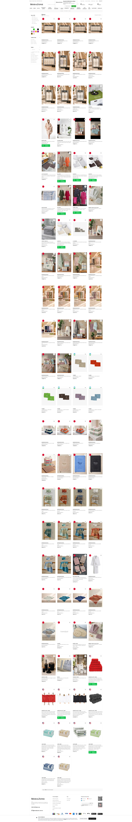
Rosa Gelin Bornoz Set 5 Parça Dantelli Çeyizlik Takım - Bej (48, 142)
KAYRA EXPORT (44, 207)
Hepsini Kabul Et (92, 818)
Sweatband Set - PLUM (77, 409)
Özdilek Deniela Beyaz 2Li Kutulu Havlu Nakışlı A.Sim (63, 108)
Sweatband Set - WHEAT (77, 376)
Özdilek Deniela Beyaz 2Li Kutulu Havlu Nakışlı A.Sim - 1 (48, 108)
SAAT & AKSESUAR (72, 8)
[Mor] (38, 31)
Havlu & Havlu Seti (35, 20)
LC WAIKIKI (75, 241)
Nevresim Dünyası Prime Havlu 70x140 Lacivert (79, 511)
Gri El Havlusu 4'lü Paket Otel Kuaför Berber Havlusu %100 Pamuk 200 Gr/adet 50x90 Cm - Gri (48, 243)
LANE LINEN (44, 777)
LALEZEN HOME (60, 140)
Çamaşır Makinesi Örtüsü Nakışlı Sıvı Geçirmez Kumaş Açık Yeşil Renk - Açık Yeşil (95, 108)
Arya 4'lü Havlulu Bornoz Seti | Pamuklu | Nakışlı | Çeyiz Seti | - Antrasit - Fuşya (79, 209)
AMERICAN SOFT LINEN (46, 710)
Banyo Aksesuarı (35, 19)
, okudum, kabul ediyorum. (87, 805)
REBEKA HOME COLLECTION (93, 207)
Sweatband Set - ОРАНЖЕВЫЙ (94, 376)
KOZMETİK (66, 8)
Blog (53, 809)
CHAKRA (58, 643)
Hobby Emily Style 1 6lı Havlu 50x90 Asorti (64, 376)
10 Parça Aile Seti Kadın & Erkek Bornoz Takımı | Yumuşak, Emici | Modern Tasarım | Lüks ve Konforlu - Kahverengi (80, 578)
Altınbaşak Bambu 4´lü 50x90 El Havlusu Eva (48, 343)
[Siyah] (38, 29)
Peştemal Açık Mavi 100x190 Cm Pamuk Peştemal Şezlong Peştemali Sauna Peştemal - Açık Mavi (48, 209)
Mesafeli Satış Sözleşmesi (57, 801)
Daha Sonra (68, 6)
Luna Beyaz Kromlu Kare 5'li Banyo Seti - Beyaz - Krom (79, 678)
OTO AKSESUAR (84, 8)
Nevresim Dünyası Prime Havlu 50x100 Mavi (63, 611)
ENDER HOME (44, 140)
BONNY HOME (75, 643)
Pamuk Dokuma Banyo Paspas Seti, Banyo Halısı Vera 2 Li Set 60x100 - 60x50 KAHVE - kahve (49, 176)
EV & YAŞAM (62, 8)
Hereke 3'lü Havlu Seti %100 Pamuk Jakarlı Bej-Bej (80, 242)
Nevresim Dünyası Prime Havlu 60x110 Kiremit (95, 544)
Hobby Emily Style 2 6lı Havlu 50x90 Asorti (48, 376)
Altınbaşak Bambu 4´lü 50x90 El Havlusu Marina (95, 310)
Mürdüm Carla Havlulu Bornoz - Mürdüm (95, 644)
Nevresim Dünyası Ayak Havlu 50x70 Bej (63, 476)
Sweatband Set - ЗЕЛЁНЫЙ (46, 409)
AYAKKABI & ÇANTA (43, 8)
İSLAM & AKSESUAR (78, 8)
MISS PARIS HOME (76, 576)
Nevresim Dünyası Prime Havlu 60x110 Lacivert (79, 544)
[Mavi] (32, 29)
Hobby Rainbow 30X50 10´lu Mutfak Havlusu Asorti (47, 477)
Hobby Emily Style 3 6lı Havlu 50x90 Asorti (95, 141)
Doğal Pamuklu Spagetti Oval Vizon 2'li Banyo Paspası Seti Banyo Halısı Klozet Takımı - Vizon (79, 645)
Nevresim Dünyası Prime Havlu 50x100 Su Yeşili (48, 611)
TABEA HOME (75, 207)
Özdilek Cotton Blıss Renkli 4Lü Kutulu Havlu (79, 75)
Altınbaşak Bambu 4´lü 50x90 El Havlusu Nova (79, 310)
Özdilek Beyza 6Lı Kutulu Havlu (47, 40)
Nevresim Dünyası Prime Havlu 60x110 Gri (48, 577)
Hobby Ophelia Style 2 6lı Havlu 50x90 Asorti (95, 242)
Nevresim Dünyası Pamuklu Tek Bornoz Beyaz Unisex (95, 578)
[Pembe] (34, 31)
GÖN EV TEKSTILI (45, 241)
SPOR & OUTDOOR (50, 8)
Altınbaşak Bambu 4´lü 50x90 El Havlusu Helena (48, 310)
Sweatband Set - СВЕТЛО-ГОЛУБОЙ (95, 409)
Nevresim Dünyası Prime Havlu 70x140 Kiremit (63, 511)
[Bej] (34, 34)
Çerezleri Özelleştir (83, 818)
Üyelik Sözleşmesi (56, 800)
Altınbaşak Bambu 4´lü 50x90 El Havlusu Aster (63, 310)
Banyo (33, 15)
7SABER (74, 375)
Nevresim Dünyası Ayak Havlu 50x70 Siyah (95, 476)
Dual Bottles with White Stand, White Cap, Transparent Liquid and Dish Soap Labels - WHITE (64, 142)
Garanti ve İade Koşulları (57, 803)
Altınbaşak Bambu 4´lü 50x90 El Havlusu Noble (95, 276)
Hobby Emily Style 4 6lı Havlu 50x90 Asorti (80, 141)
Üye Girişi (68, 800)
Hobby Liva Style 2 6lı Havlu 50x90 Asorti (63, 342)
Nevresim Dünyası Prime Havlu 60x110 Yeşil (64, 577)
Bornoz (33, 16)
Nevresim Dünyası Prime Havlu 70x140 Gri (95, 510)
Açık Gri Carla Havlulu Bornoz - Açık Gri (95, 208)
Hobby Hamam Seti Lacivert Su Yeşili (48, 443)
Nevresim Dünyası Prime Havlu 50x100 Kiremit (95, 611)
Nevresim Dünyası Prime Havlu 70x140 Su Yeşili (48, 511)
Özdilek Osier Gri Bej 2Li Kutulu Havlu (63, 74)
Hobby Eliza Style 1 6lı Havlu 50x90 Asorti (63, 275)
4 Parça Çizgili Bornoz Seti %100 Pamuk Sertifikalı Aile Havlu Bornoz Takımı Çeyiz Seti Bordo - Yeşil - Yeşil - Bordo (64, 209)
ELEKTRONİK (94, 8)
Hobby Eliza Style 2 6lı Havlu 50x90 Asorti (79, 275)
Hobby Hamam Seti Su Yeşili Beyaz (94, 443)
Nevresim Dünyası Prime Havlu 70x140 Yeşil (48, 544)
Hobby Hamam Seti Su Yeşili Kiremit (63, 443)
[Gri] (32, 31)
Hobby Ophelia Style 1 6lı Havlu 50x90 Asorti (48, 276)
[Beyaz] (36, 29)
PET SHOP (89, 8)
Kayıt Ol (91, 803)
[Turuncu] (36, 31)
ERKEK (34, 8)
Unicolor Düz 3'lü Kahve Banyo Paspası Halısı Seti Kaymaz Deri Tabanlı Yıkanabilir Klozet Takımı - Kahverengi (95, 176)
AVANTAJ (59, 241)
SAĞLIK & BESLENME (56, 8)
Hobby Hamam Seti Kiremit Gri (78, 443)
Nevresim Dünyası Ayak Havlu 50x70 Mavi (79, 476)
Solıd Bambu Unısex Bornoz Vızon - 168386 (63, 645)
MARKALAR (100, 8)
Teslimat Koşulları (55, 798)
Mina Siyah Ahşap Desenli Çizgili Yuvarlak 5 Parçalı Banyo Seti (49, 678)
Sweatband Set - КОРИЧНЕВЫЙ (63, 409)
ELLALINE (59, 207)
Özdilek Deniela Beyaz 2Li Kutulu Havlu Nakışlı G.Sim (79, 108)
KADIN (31, 8)
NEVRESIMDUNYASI (45, 39)
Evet (74, 6)
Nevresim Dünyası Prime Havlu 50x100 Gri (48, 644)
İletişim (54, 806)
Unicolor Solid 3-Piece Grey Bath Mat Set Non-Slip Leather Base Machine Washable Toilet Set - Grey (80, 176)
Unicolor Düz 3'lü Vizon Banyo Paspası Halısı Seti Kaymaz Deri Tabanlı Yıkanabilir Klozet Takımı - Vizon (64, 243)
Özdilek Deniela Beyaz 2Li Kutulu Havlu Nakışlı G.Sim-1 (95, 75)
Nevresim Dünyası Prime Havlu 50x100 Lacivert (79, 611)
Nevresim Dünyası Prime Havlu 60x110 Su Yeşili (64, 544)
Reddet (65, 819)
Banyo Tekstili (34, 23)
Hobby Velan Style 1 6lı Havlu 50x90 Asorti (79, 342)
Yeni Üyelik (68, 798)
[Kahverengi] (32, 34)
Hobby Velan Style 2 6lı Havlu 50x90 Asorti (95, 342)
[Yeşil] (34, 29)
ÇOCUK (38, 8)
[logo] (36, 4)
